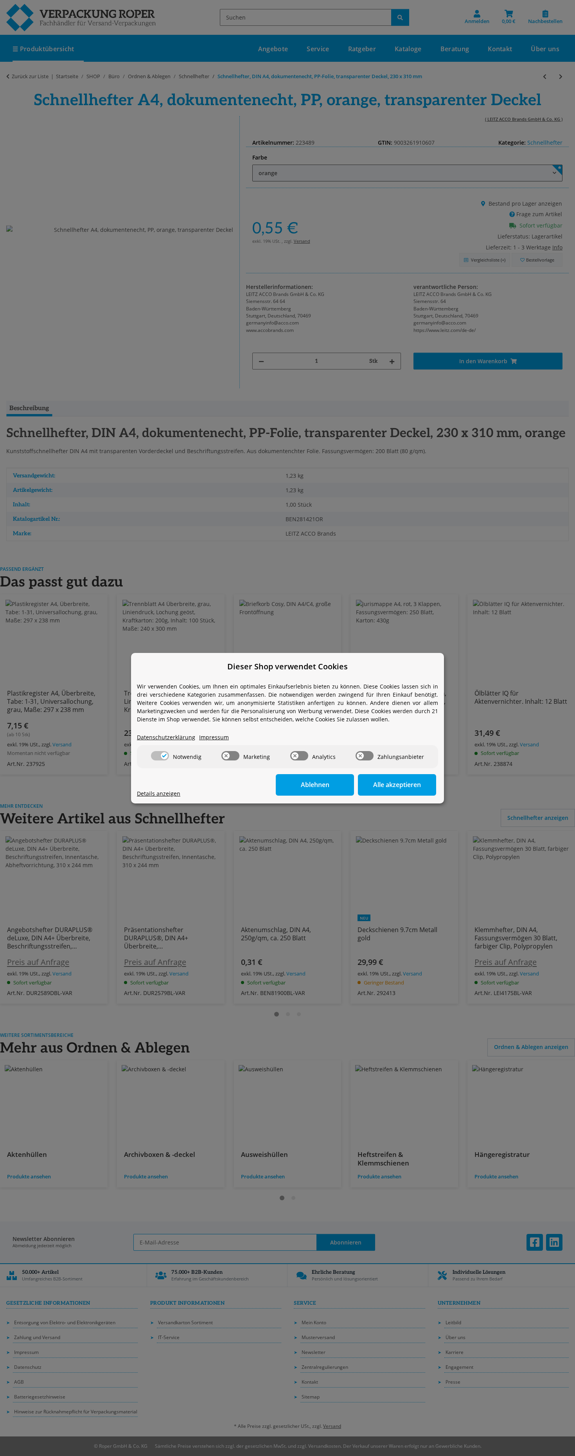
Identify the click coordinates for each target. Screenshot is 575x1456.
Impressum (214, 737)
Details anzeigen (158, 793)
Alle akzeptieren (397, 784)
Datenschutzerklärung (166, 737)
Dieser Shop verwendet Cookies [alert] (287, 666)
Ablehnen (315, 784)
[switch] (160, 755)
